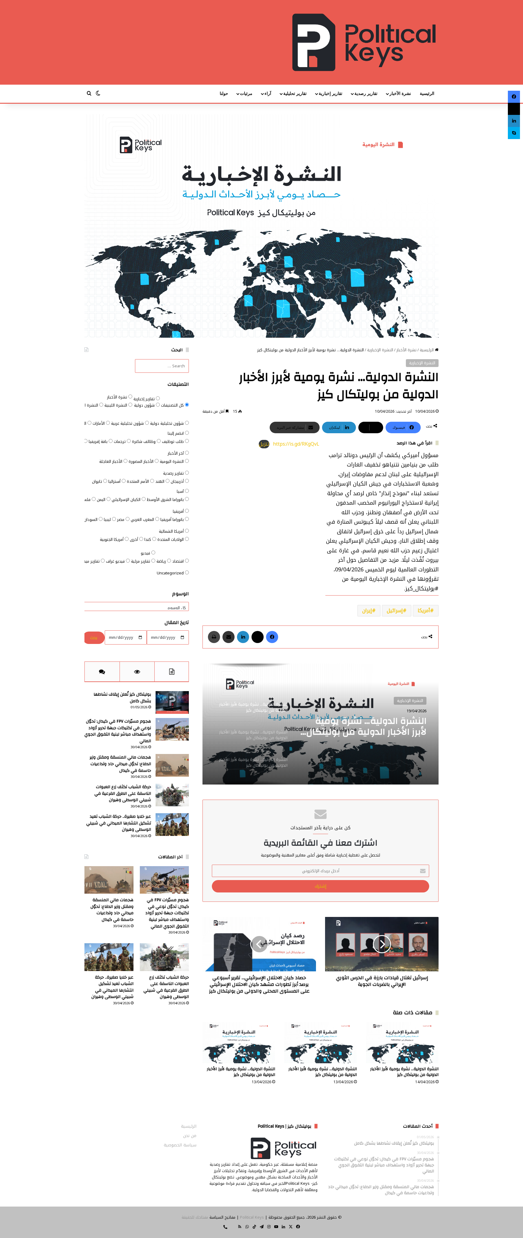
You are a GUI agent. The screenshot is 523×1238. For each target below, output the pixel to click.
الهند (160, 481)
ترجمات (120, 441)
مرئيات (246, 93)
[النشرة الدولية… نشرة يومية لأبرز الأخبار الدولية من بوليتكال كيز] (402, 1042)
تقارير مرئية (141, 561)
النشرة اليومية (172, 461)
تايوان (97, 481)
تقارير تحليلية (295, 93)
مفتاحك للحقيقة (195, 1217)
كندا (148, 539)
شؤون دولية (145, 405)
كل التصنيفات (173, 405)
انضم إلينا (176, 433)
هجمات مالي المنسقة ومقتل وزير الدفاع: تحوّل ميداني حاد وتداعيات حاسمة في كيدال (120, 763)
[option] (320, 724)
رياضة (161, 561)
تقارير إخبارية (330, 93)
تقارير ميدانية (89, 561)
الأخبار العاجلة (111, 461)
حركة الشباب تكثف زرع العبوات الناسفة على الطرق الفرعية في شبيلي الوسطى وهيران (122, 793)
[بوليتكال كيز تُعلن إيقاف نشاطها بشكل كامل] (172, 702)
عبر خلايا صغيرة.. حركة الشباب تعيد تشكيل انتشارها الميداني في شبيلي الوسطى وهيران (118, 823)
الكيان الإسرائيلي (127, 499)
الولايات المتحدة (171, 539)
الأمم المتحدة (138, 481)
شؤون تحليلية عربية (128, 423)
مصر (121, 519)
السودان (91, 519)
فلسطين (83, 499)
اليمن (102, 499)
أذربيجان (178, 481)
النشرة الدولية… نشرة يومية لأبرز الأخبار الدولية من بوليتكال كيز (366, 726)
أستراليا (115, 481)
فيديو (146, 553)
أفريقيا (179, 511)
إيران (367, 610)
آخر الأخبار (176, 453)
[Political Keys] (364, 42)
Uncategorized (171, 573)
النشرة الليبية (116, 405)
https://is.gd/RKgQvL (296, 444)
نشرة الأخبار (400, 93)
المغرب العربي (143, 519)
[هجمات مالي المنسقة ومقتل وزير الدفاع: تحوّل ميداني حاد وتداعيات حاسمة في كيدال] (172, 765)
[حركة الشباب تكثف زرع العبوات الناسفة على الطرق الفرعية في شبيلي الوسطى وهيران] (172, 795)
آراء (268, 93)
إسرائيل (395, 610)
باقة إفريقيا (99, 441)
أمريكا (424, 610)
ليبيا (108, 519)
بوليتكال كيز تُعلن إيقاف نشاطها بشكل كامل (122, 697)
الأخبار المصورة (142, 461)
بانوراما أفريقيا (172, 519)
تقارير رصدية (365, 93)
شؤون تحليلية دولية (167, 423)
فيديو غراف (116, 561)
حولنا (224, 93)
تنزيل (264, 444)
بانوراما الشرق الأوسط (166, 499)
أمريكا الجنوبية (112, 539)
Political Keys (252, 1217)
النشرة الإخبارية (380, 350)
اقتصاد (178, 561)
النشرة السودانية (84, 405)
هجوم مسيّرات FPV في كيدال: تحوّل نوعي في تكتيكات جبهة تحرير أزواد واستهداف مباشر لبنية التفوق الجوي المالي (117, 731)
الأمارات (99, 423)
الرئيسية (427, 93)
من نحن (189, 1135)
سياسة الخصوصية (180, 1145)
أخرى (134, 539)
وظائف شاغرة (144, 441)
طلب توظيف (173, 441)
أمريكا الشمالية (172, 531)
